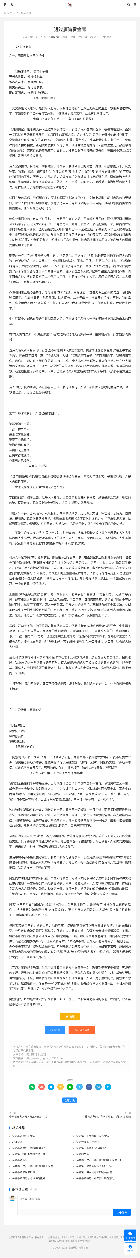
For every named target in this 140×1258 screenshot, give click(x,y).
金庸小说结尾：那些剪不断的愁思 (95, 1178)
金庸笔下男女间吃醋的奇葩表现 (94, 1172)
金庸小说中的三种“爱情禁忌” (28, 1148)
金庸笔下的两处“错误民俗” (91, 1148)
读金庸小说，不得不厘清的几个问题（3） (36, 1166)
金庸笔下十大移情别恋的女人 (92, 1135)
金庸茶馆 (70, 4)
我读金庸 (17, 1142)
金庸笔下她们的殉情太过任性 (28, 1154)
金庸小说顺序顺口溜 (23, 1172)
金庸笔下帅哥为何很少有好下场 (94, 1166)
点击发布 (122, 1212)
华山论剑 (8, 13)
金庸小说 (70, 1100)
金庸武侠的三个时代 (87, 1142)
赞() (95, 36)
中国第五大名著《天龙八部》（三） (29, 1116)
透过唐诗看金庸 (70, 29)
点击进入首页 (82, 1029)
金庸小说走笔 (20, 1160)
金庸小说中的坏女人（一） (27, 1135)
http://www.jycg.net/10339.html (45, 1058)
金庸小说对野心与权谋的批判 (28, 1178)
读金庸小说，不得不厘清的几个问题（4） (100, 1160)
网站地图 (83, 1247)
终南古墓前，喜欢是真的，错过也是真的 (108, 1116)
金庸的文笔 (82, 1154)
